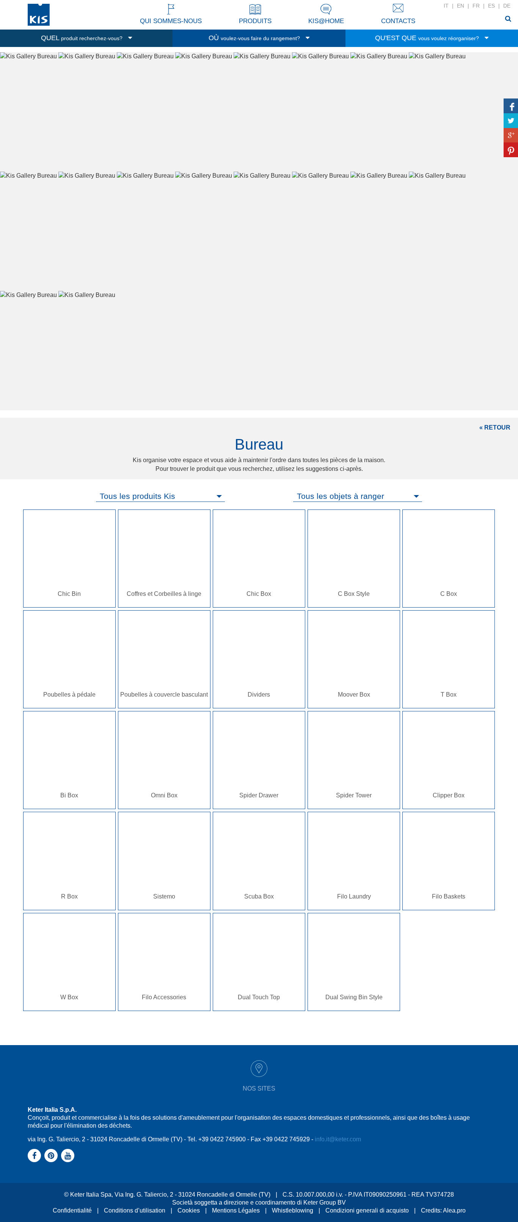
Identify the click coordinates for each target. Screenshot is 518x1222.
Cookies (188, 1210)
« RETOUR (494, 427)
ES (491, 6)
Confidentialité (72, 1210)
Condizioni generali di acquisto (367, 1210)
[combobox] (160, 496)
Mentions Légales (236, 1210)
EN (460, 6)
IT (446, 6)
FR (476, 6)
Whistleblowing (292, 1210)
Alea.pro (454, 1210)
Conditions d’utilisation (134, 1210)
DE (506, 6)
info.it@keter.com (338, 1139)
